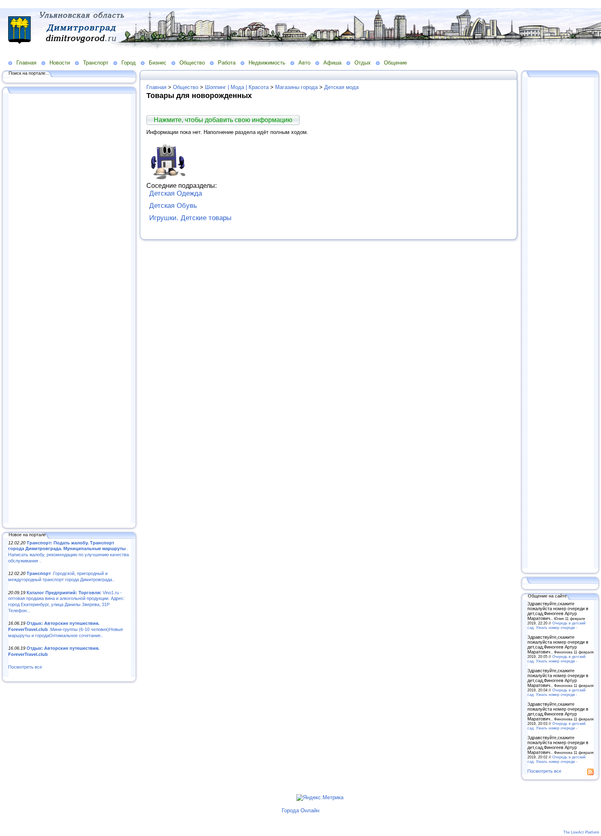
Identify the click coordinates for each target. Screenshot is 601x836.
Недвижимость (267, 63)
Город (128, 63)
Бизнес (157, 63)
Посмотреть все (25, 666)
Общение (395, 63)
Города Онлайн (300, 810)
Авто (304, 63)
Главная (26, 63)
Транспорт (95, 63)
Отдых (362, 63)
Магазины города (296, 87)
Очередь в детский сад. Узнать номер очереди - (556, 625)
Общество (192, 63)
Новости (59, 63)
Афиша (332, 63)
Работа (226, 63)
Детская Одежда (175, 193)
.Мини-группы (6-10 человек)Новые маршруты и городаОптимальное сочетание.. (65, 629)
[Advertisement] (69, 309)
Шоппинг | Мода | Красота (237, 87)
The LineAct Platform (581, 832)
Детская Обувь (173, 206)
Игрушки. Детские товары (190, 218)
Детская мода (341, 87)
